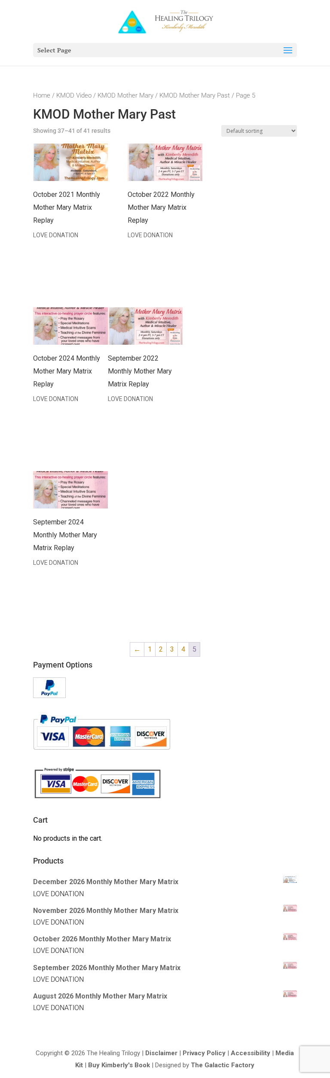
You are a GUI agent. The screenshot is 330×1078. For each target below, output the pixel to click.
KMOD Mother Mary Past (194, 95)
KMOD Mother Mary (125, 95)
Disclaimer (161, 1053)
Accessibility (250, 1053)
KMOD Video (74, 95)
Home (41, 95)
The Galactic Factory (222, 1065)
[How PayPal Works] (49, 696)
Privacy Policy (204, 1053)
